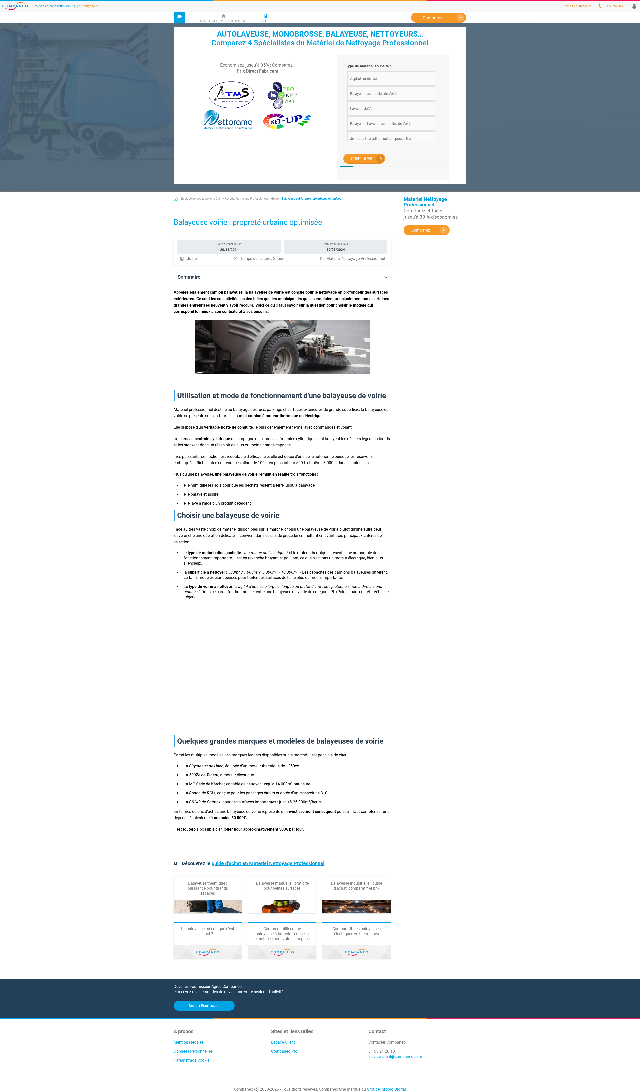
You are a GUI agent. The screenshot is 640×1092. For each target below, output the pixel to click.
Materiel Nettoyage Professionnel (246, 198)
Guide (275, 198)
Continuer (361, 158)
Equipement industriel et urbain (201, 198)
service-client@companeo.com (395, 1056)
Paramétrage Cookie (192, 1060)
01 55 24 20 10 (381, 1051)
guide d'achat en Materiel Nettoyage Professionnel (268, 863)
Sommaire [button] (189, 277)
